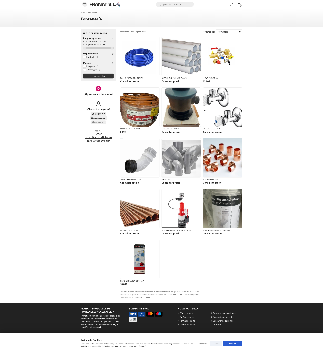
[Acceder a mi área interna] (231, 4)
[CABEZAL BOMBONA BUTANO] (181, 107)
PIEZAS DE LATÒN (210, 179)
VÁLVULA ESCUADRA (211, 129)
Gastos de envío (187, 324)
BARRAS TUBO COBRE (129, 230)
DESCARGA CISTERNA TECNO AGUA (177, 230)
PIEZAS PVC (166, 179)
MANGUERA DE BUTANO (130, 129)
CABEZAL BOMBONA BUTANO (174, 129)
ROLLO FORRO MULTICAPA (131, 78)
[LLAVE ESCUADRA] (222, 56)
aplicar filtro (99, 76)
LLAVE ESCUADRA (210, 78)
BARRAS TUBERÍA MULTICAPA (174, 78)
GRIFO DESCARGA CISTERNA (132, 281)
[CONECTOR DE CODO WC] (139, 157)
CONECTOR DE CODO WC (131, 179)
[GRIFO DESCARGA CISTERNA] (139, 259)
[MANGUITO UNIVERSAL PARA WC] (222, 208)
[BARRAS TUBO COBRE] (139, 208)
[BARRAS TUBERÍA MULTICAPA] (181, 56)
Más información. (140, 346)
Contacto (217, 324)
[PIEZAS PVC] (181, 157)
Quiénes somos (187, 317)
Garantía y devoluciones (224, 313)
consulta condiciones (98, 137)
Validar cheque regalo (223, 320)
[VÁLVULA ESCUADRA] (222, 107)
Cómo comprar (187, 313)
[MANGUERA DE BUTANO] (139, 107)
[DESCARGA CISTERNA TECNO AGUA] (181, 208)
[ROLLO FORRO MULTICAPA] (139, 56)
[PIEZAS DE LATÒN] (222, 157)
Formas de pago (187, 320)
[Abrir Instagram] (98, 88)
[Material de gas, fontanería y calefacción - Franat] (105, 4)
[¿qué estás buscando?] (175, 4)
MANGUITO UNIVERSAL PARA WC (217, 230)
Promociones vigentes (223, 317)
